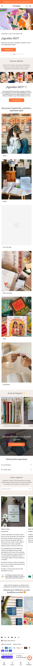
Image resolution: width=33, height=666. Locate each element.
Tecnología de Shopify (19, 658)
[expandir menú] (2, 6)
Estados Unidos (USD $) (9, 645)
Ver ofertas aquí (16, 448)
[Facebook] (1, 642)
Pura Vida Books (9, 658)
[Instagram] (8, 642)
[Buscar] (26, 6)
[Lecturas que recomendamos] (12, 415)
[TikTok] (15, 642)
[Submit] (30, 493)
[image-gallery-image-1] (12, 615)
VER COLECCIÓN (16, 104)
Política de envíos (17, 648)
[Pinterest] (5, 642)
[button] (30, 6)
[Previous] (10, 58)
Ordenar (16, 54)
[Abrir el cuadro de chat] (29, 658)
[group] (16, 19)
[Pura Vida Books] (16, 6)
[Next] (22, 58)
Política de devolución (6, 648)
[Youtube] (12, 642)
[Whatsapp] (18, 642)
